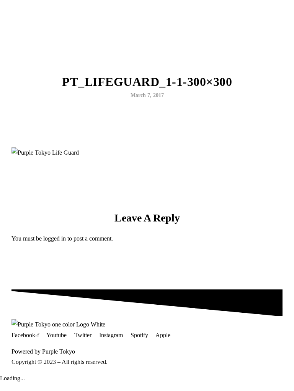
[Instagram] (46, 13)
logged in (54, 238)
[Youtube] (35, 13)
